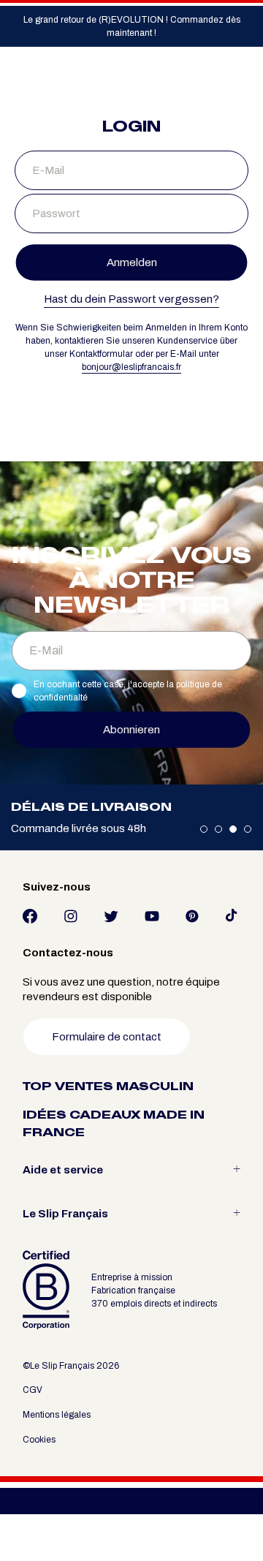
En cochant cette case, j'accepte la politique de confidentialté (128, 691)
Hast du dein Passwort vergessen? (131, 299)
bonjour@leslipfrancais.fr (131, 367)
